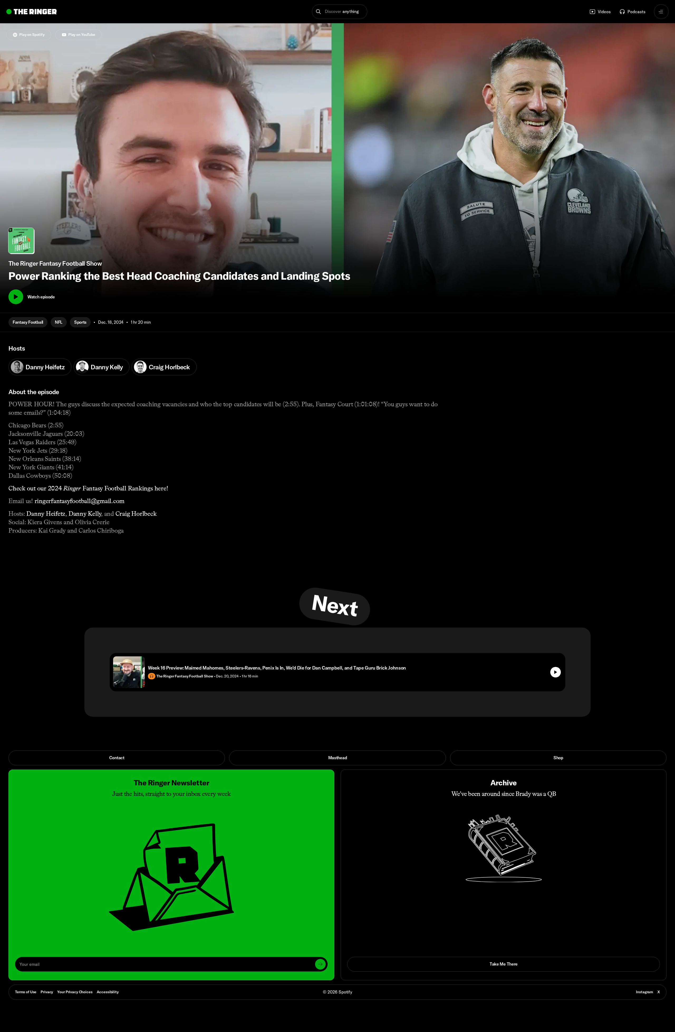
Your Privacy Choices (74, 992)
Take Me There (504, 964)
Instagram (644, 992)
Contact (116, 757)
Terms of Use (25, 992)
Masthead (337, 757)
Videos (604, 11)
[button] (340, 11)
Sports (80, 322)
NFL (58, 322)
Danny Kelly (107, 367)
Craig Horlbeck (169, 367)
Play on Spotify (32, 34)
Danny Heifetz (45, 367)
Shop (558, 757)
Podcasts (636, 11)
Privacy (47, 992)
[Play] (15, 296)
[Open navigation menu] (661, 11)
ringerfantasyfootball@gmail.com (80, 501)
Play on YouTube (81, 34)
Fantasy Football (28, 322)
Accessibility (108, 992)
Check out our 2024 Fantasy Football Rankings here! (88, 488)
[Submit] (320, 964)
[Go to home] (31, 11)
